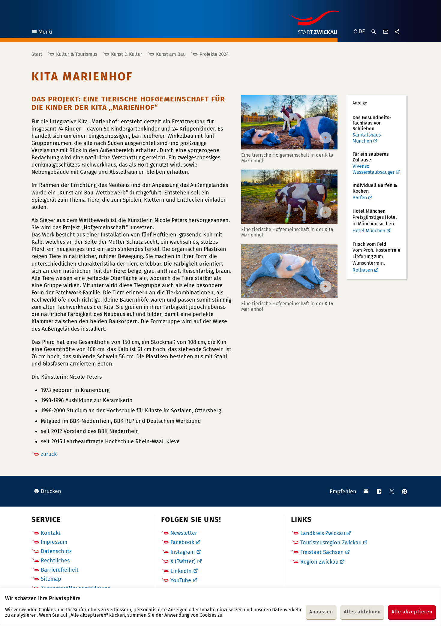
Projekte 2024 (214, 54)
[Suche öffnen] (374, 32)
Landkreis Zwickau (322, 533)
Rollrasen (362, 270)
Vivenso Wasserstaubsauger (373, 169)
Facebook (182, 542)
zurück (49, 454)
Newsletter (183, 533)
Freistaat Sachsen (322, 552)
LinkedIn (181, 571)
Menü (41, 33)
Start (37, 54)
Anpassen (321, 612)
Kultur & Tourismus (76, 54)
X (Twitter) (183, 561)
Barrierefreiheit (60, 570)
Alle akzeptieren (412, 612)
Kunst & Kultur (126, 54)
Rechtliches (55, 560)
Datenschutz (56, 551)
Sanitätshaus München (366, 137)
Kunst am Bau (171, 54)
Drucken (51, 491)
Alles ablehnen (362, 612)
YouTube (180, 580)
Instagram (182, 552)
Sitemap (51, 579)
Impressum (54, 542)
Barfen (359, 197)
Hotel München (368, 230)
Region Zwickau (319, 561)
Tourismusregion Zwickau (331, 542)
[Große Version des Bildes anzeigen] (289, 122)
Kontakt (51, 533)
